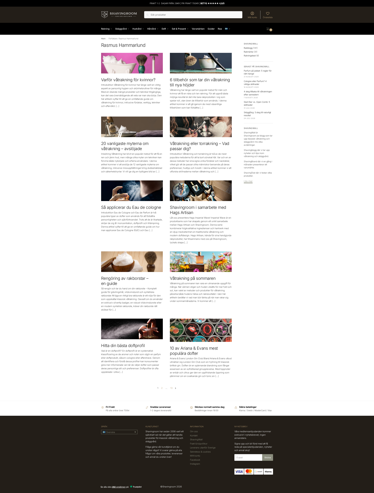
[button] (269, 29)
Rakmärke (248, 51)
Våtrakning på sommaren (192, 278)
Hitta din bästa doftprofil (123, 345)
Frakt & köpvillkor (198, 443)
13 (171, 388)
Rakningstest (250, 55)
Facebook (195, 459)
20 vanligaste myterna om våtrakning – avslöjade (125, 146)
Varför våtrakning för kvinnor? (128, 79)
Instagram (195, 463)
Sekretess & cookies (200, 451)
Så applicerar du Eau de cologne (131, 207)
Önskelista (268, 17)
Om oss (194, 431)
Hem (103, 38)
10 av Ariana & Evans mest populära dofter (194, 351)
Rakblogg (248, 48)
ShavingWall (196, 439)
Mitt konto (252, 17)
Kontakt (194, 435)
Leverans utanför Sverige (203, 447)
